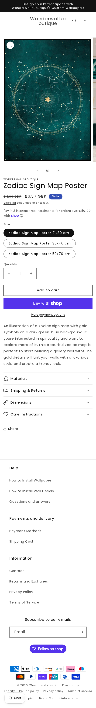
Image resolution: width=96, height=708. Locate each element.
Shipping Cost (21, 541)
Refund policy (29, 691)
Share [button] (13, 428)
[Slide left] (38, 171)
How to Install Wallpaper (30, 480)
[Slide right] (58, 171)
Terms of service (80, 691)
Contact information (63, 698)
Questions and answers (29, 501)
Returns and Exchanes (28, 581)
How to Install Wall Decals (31, 491)
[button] (9, 21)
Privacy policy (53, 691)
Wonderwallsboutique (45, 685)
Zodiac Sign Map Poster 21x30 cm (38, 232)
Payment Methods (25, 531)
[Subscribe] (81, 632)
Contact (16, 570)
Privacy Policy (21, 591)
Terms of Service (24, 602)
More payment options (48, 315)
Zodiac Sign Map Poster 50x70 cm (39, 253)
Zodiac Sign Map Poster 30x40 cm (39, 243)
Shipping (9, 203)
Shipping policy (33, 698)
